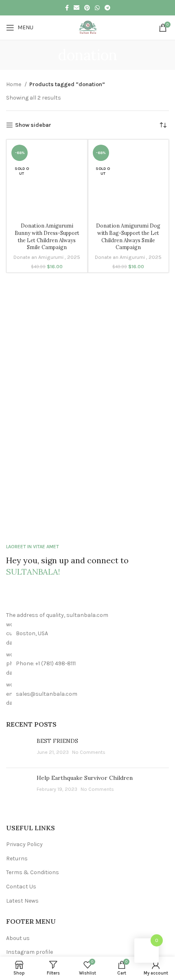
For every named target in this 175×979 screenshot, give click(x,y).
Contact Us (21, 886)
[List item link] (87, 663)
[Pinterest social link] (87, 7)
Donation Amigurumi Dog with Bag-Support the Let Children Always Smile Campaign (128, 236)
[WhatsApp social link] (97, 7)
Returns (17, 858)
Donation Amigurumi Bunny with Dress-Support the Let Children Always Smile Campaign (47, 236)
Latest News (22, 900)
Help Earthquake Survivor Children (85, 777)
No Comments (88, 752)
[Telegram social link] (107, 7)
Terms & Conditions (32, 872)
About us (18, 938)
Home (14, 84)
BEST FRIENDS (57, 741)
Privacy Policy (24, 844)
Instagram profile (29, 952)
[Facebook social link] (67, 7)
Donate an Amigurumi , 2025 (46, 257)
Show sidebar (33, 125)
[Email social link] (76, 7)
